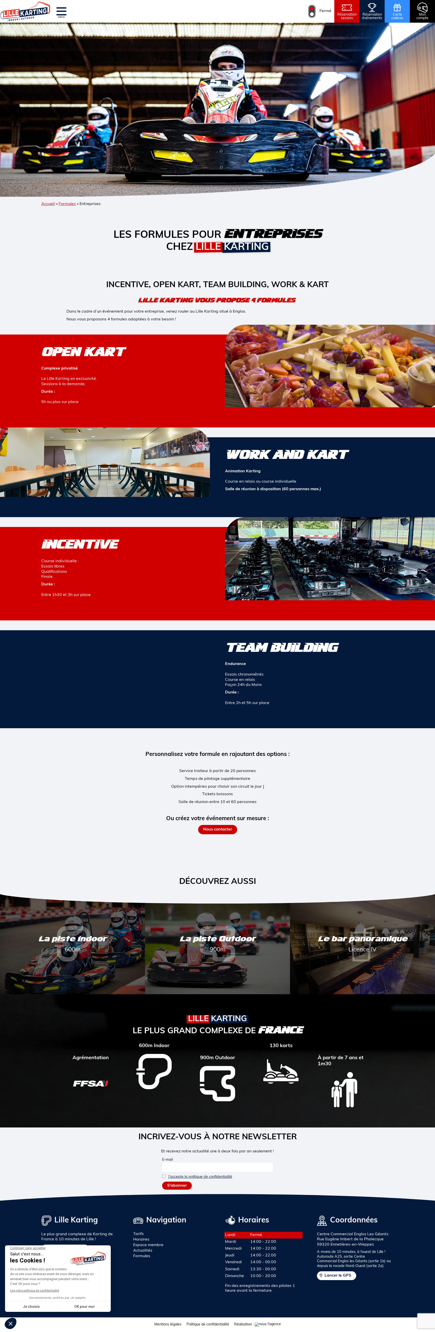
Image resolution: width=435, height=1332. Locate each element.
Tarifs (138, 1234)
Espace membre (148, 1245)
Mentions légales (168, 1324)
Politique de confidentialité (208, 1324)
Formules (67, 204)
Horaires (141, 1240)
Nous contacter (217, 829)
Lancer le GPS (337, 1276)
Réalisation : (244, 1324)
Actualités (142, 1251)
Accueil (48, 204)
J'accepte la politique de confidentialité (200, 1177)
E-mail (167, 1160)
